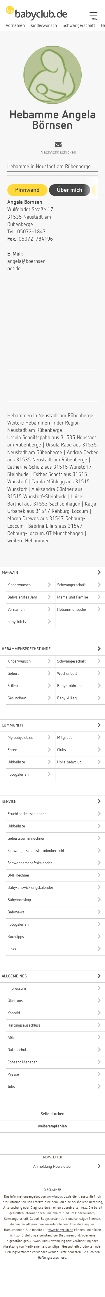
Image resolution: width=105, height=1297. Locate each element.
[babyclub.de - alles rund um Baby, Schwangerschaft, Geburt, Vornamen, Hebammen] (36, 16)
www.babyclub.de (59, 1196)
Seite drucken (52, 1114)
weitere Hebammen (28, 541)
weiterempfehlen (52, 1126)
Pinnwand (27, 190)
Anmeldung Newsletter (52, 1167)
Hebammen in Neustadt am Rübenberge (50, 415)
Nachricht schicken (58, 152)
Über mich (69, 190)
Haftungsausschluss (52, 1258)
